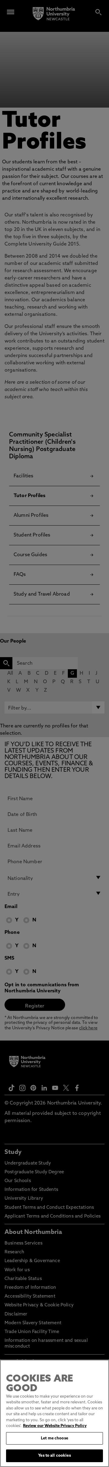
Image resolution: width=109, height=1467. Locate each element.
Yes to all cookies (54, 1456)
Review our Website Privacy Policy (55, 1426)
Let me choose (54, 1438)
